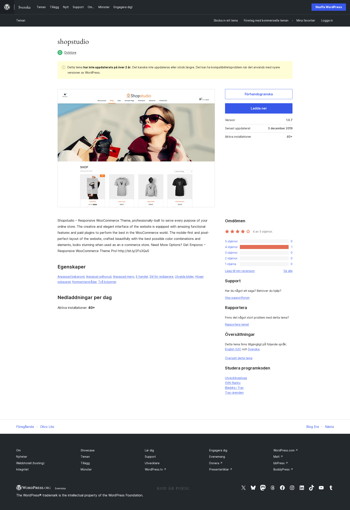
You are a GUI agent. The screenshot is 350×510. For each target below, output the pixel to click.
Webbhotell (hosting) (30, 463)
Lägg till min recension (240, 271)
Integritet (22, 469)
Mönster (86, 469)
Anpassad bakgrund (71, 276)
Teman (20, 20)
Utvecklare (152, 463)
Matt (278, 456)
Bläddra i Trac (234, 387)
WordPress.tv (155, 469)
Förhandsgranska (259, 94)
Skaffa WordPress (328, 7)
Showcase (88, 450)
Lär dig (149, 450)
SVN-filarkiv (233, 382)
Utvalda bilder (184, 276)
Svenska (253, 349)
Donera (216, 463)
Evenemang (217, 456)
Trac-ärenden (234, 392)
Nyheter (21, 456)
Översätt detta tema (238, 358)
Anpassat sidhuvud (98, 276)
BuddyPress (283, 469)
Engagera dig (218, 450)
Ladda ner (259, 108)
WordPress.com (285, 450)
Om (18, 450)
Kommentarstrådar (84, 281)
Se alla (288, 271)
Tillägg (85, 463)
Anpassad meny (123, 276)
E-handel (142, 276)
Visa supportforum (237, 297)
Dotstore (70, 52)
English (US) (233, 349)
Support (150, 456)
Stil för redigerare (161, 276)
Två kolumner (107, 281)
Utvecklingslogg (236, 378)
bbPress (280, 463)
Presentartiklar (220, 469)
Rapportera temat (237, 324)
